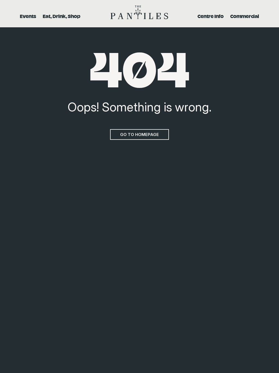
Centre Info (211, 16)
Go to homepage (139, 134)
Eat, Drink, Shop (61, 16)
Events (28, 16)
